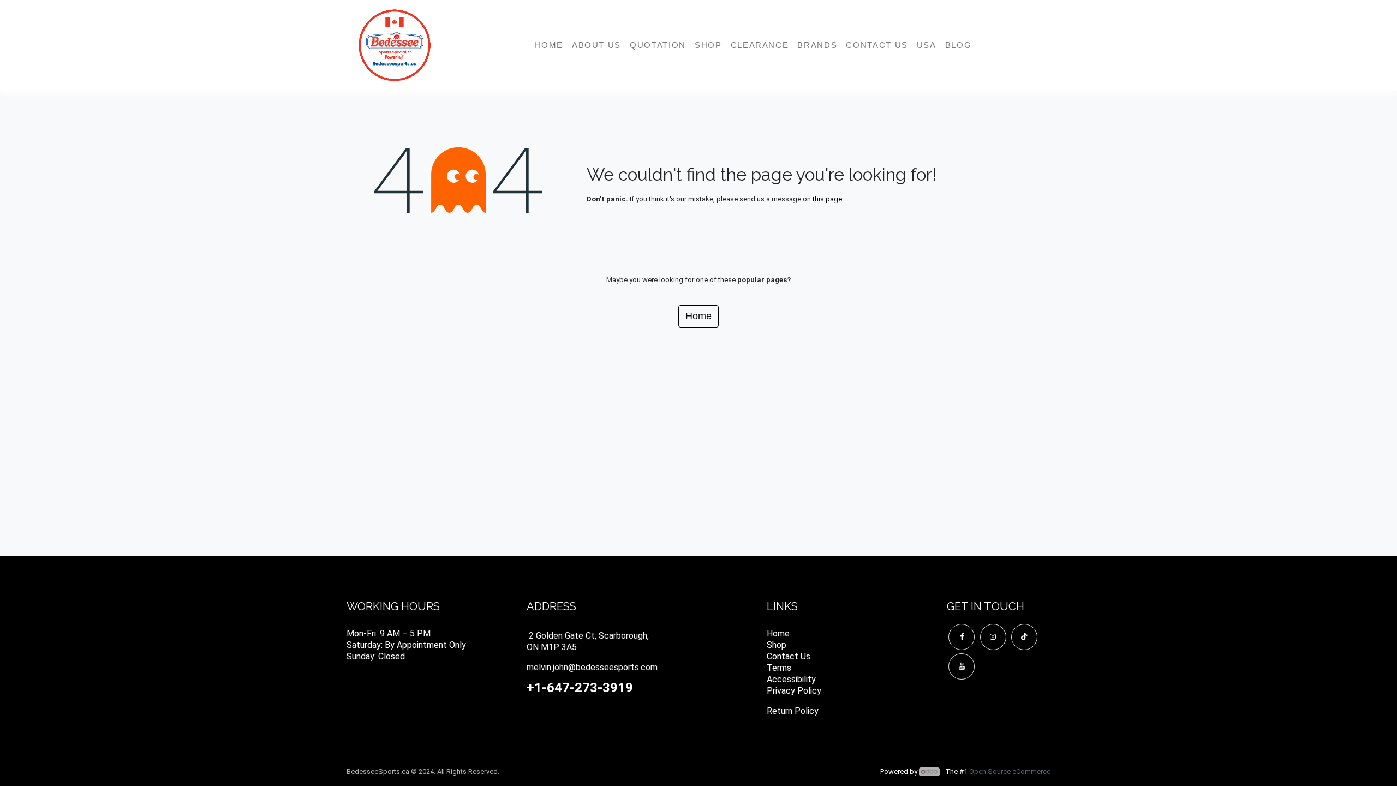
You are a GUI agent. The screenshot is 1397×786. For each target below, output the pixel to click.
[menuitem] (549, 45)
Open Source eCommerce (1009, 771)
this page (827, 199)
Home (698, 316)
